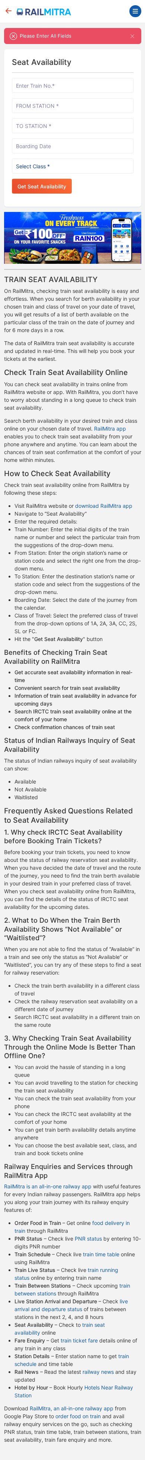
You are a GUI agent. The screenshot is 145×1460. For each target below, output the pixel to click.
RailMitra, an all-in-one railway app (71, 1408)
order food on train (78, 1416)
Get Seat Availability (41, 186)
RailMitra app (110, 428)
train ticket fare (79, 1340)
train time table (101, 1254)
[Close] (132, 36)
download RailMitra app (103, 506)
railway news (98, 1372)
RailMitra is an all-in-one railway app (47, 1186)
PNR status (88, 1238)
